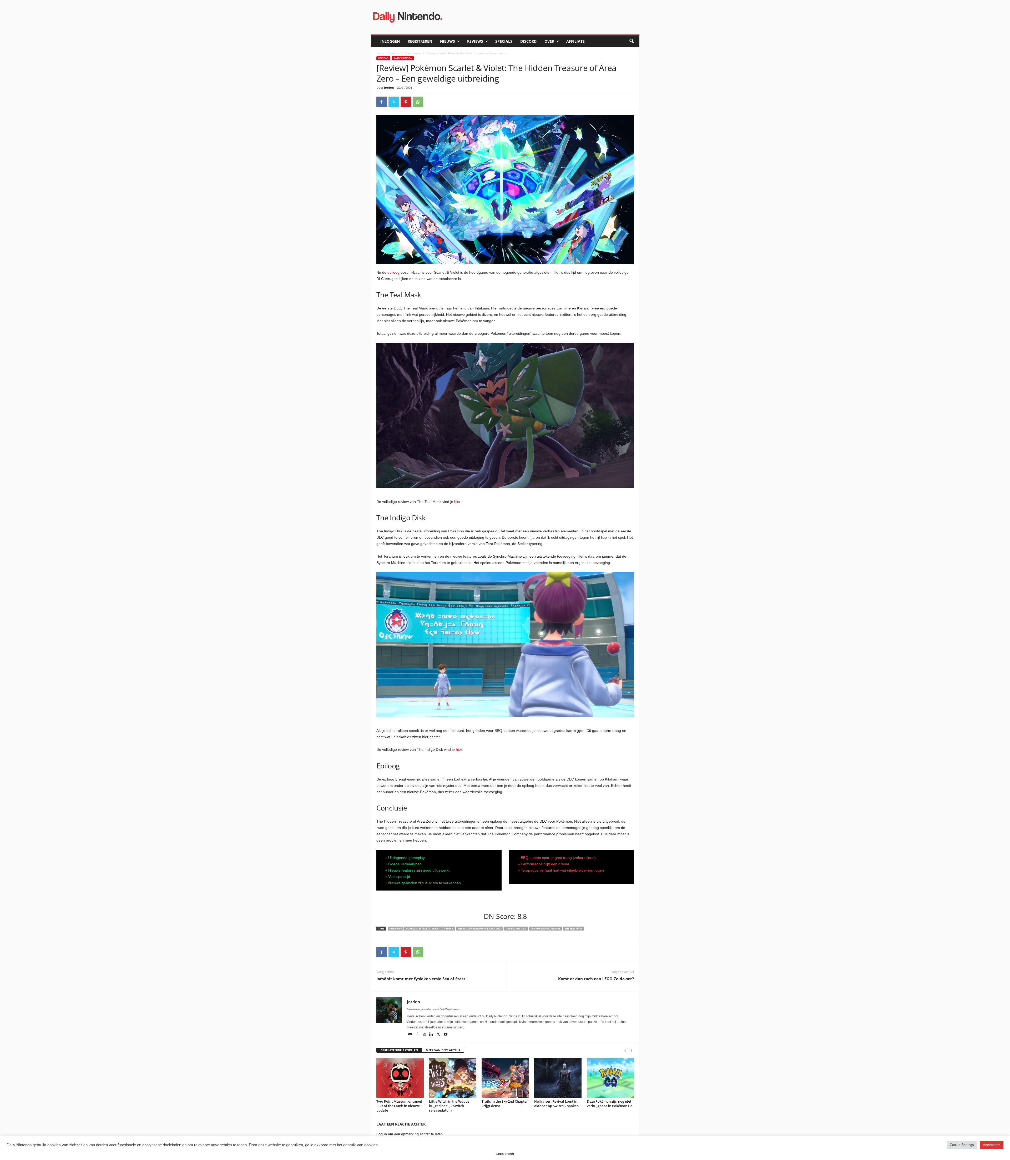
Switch (448, 928)
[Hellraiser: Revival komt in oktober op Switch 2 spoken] (558, 1078)
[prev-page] (625, 1050)
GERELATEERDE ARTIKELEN (399, 1050)
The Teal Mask (573, 928)
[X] (393, 102)
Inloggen (390, 41)
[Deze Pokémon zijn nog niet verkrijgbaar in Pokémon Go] (610, 1078)
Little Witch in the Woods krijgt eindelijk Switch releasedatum (449, 1106)
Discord (528, 41)
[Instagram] (424, 1035)
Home (380, 53)
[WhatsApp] (418, 102)
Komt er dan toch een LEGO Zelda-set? (596, 978)
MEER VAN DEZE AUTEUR (443, 1050)
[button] (631, 41)
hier (457, 501)
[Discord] (410, 1035)
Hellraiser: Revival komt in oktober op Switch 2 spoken (556, 1103)
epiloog (393, 272)
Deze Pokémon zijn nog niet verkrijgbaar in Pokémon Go (610, 1103)
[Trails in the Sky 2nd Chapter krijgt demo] (505, 1078)
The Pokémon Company (545, 928)
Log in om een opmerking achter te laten (409, 1134)
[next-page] (631, 1050)
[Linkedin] (431, 1035)
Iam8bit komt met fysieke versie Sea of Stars (420, 978)
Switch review (412, 53)
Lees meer (505, 1153)
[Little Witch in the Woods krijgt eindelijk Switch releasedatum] (452, 1078)
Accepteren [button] (991, 1145)
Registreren (420, 41)
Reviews (475, 41)
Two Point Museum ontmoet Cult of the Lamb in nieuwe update (399, 1106)
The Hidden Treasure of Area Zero (480, 928)
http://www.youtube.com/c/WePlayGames (433, 1009)
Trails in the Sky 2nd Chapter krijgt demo (505, 1103)
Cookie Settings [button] (962, 1145)
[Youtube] (445, 1035)
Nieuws (447, 41)
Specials (503, 41)
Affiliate (575, 41)
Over (549, 41)
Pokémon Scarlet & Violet (423, 928)
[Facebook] (381, 102)
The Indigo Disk (516, 928)
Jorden (389, 87)
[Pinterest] (406, 102)
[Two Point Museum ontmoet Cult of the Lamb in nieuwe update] (400, 1078)
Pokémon (396, 928)
